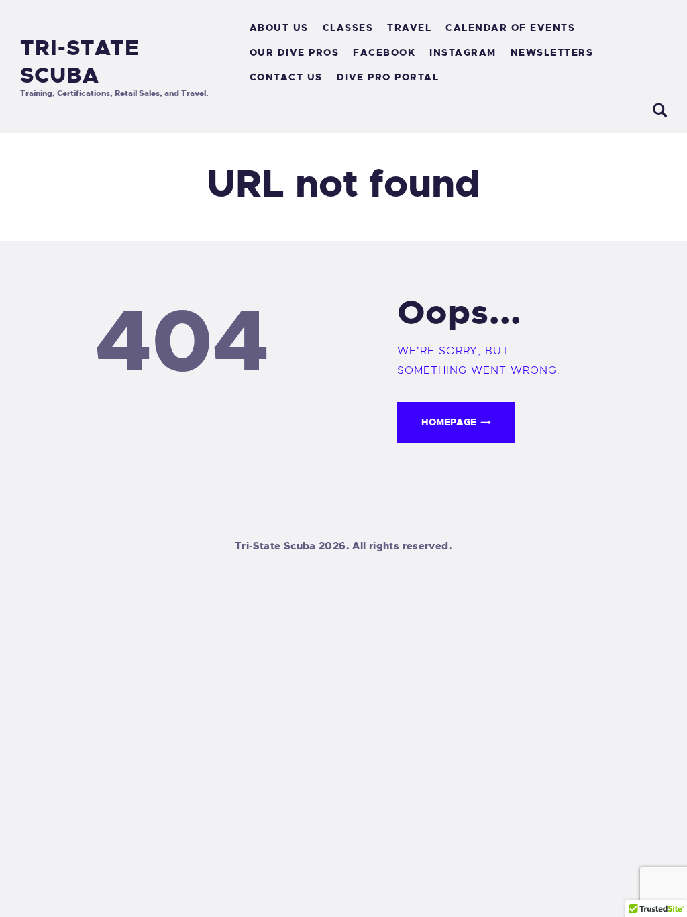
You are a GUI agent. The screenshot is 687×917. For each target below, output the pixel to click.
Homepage (448, 422)
